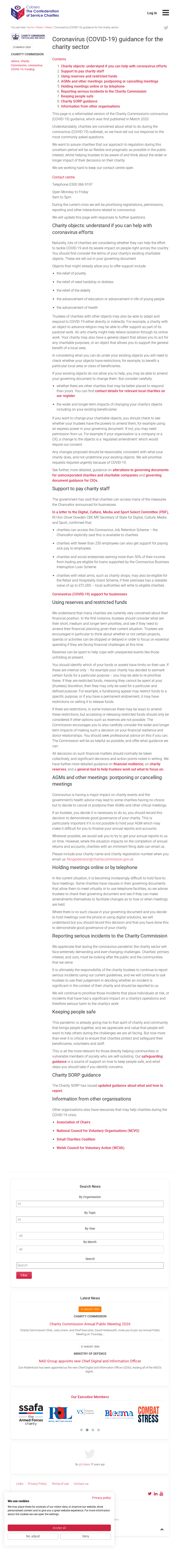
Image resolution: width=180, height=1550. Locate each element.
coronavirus (35, 65)
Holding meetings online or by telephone (93, 86)
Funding (29, 69)
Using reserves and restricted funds (89, 76)
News (39, 27)
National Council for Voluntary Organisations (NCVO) (98, 1131)
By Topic (90, 1213)
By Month (90, 1242)
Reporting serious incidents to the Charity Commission (103, 91)
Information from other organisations (90, 106)
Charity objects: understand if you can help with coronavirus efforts (114, 66)
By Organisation (90, 1197)
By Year (90, 1228)
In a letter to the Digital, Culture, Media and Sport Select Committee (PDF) (110, 512)
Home (30, 27)
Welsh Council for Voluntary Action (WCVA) (90, 1148)
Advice (15, 61)
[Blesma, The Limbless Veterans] (119, 1414)
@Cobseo (84, 1464)
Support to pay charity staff (82, 71)
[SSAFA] (31, 1414)
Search (90, 1259)
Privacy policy (101, 1498)
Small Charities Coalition (76, 1139)
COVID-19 (17, 69)
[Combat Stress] (149, 1414)
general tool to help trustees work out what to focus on (120, 769)
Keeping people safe (77, 96)
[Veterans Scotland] (90, 1414)
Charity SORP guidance (79, 101)
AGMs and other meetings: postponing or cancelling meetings (109, 81)
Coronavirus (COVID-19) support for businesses (89, 594)
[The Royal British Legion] (60, 1414)
